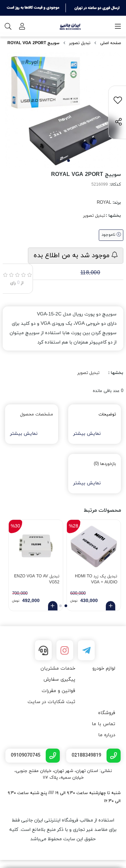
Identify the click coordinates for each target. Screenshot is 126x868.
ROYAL (104, 203)
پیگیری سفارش (59, 679)
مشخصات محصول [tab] (36, 414)
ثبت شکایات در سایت (51, 701)
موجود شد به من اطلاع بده (73, 255)
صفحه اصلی (110, 43)
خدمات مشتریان (58, 668)
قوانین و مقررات (58, 690)
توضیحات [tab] (107, 414)
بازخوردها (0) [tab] (105, 464)
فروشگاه (106, 712)
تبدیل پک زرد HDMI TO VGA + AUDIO (96, 579)
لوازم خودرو (103, 668)
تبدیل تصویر (79, 43)
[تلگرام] (86, 650)
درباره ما (106, 735)
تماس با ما (103, 724)
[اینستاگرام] (64, 650)
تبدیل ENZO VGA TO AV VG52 (36, 579)
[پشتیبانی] (43, 650)
